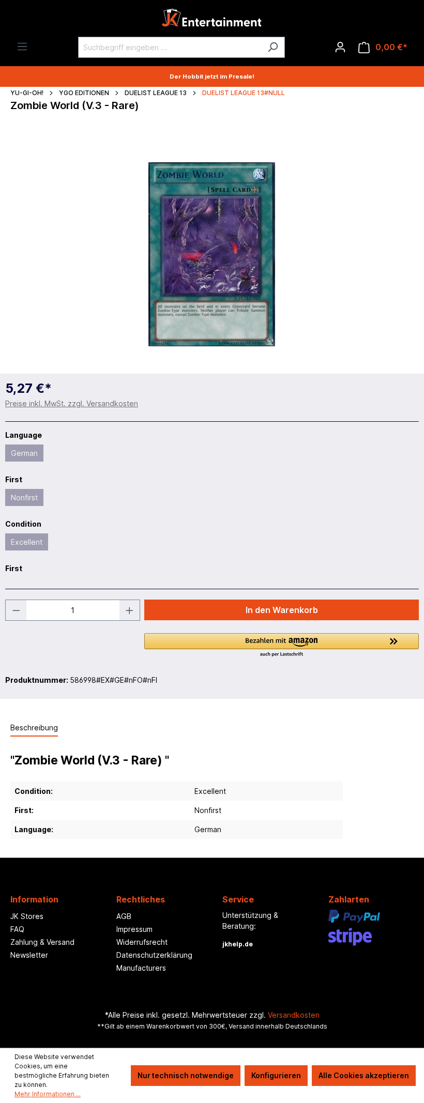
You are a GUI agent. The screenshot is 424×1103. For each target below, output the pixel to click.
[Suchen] (273, 47)
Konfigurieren (276, 1075)
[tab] (34, 728)
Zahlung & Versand (42, 942)
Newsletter (29, 955)
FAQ (17, 929)
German (24, 453)
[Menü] (22, 46)
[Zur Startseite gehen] (212, 20)
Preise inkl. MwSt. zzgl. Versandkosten (71, 403)
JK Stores (26, 916)
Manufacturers (141, 967)
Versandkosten (294, 1014)
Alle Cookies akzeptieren (364, 1075)
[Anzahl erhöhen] (130, 610)
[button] (281, 645)
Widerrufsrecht (142, 942)
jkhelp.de (237, 944)
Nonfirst (24, 497)
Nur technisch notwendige (186, 1075)
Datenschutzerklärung (154, 955)
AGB (123, 916)
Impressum (134, 929)
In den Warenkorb (282, 610)
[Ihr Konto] (340, 47)
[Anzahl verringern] (16, 610)
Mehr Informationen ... (47, 1094)
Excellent (26, 542)
